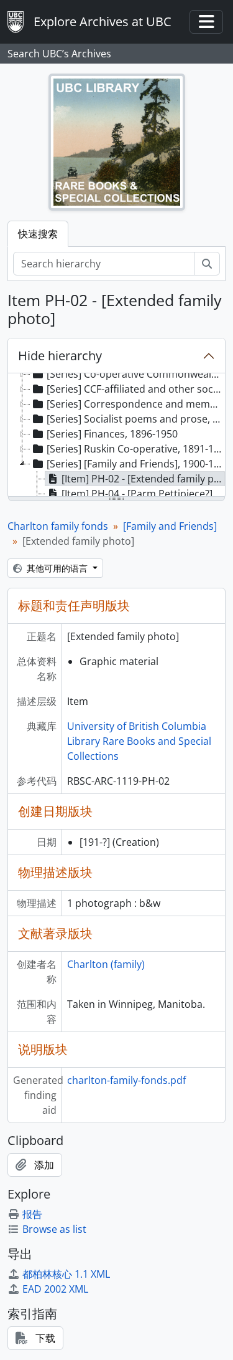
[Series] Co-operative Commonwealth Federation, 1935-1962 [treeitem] (136, 374)
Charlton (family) (106, 964)
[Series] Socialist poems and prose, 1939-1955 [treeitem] (136, 419)
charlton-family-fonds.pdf (126, 1080)
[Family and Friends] (170, 526)
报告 (32, 1214)
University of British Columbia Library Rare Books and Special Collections (139, 741)
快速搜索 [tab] (38, 234)
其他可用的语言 (57, 568)
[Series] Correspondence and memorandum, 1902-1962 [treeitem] (136, 404)
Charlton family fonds (57, 526)
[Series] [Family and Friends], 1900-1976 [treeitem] (136, 464)
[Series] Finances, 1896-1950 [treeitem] (112, 434)
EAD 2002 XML (55, 1289)
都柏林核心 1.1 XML (66, 1274)
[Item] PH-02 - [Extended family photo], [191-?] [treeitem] (143, 479)
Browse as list (54, 1229)
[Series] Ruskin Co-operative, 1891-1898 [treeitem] (136, 449)
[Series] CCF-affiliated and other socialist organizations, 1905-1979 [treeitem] (136, 389)
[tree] (116, 435)
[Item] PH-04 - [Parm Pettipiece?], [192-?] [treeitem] (143, 493)
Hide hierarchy (60, 355)
